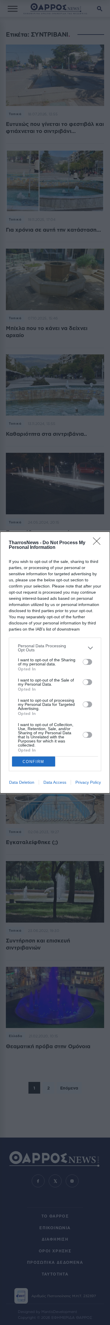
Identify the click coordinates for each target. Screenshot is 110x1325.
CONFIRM (33, 761)
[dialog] (55, 662)
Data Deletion (21, 782)
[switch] (87, 662)
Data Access (54, 782)
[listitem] (55, 648)
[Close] (98, 543)
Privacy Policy (88, 782)
